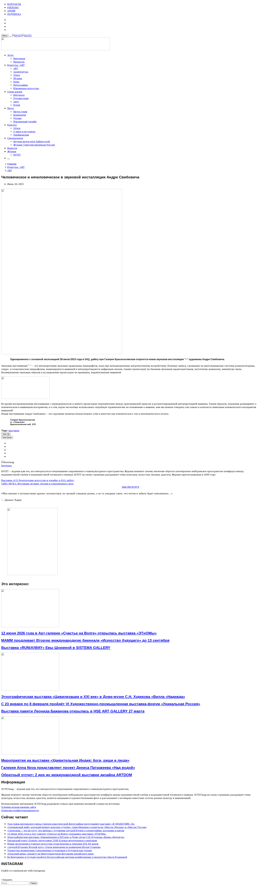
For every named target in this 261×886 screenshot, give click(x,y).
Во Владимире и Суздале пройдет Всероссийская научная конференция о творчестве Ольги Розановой (67, 857)
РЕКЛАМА (13, 7)
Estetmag (6, 465)
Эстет (10, 55)
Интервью (19, 58)
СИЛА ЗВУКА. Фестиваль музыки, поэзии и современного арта (37, 483)
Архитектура (20, 71)
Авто (16, 101)
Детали (17, 118)
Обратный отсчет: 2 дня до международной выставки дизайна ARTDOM (66, 775)
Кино (16, 81)
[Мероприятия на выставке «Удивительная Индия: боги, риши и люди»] (30, 753)
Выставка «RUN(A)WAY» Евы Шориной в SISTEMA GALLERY (55, 648)
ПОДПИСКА (14, 14)
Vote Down (7, 437)
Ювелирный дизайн (25, 121)
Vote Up (5, 434)
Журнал (11, 151)
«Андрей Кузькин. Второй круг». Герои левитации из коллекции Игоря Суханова (53, 847)
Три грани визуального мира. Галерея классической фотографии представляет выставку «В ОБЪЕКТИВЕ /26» (71, 823)
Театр (16, 75)
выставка (13, 430)
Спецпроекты (15, 138)
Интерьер (19, 95)
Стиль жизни (14, 91)
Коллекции (19, 115)
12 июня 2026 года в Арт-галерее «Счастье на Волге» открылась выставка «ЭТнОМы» (79, 633)
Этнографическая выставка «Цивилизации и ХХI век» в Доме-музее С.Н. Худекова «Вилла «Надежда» (93, 697)
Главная (11, 163)
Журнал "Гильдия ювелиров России (34, 144)
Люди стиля (20, 111)
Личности (18, 61)
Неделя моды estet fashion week (31, 141)
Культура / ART (16, 65)
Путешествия (21, 98)
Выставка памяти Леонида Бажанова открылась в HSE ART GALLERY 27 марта (72, 711)
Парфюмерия (21, 134)
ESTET (17, 154)
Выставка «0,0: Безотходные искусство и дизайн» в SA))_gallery (37, 480)
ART (15, 68)
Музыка (17, 78)
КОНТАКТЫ (14, 4)
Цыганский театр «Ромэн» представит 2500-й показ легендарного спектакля (52, 840)
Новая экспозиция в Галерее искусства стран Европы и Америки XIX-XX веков (52, 843)
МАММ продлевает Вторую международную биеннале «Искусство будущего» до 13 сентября (85, 640)
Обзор (16, 128)
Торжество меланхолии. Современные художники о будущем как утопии (49, 850)
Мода (10, 108)
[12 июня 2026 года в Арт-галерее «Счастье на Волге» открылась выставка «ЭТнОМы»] (30, 626)
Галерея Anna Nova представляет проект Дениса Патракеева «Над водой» (68, 768)
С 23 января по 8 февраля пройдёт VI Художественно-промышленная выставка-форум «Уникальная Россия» (100, 704)
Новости (12, 148)
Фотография (20, 85)
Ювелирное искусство (26, 88)
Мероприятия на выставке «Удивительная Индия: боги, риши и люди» (65, 760)
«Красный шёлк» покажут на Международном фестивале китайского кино (50, 853)
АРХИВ (11, 10)
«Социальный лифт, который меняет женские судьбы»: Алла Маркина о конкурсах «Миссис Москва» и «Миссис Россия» (77, 827)
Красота (12, 124)
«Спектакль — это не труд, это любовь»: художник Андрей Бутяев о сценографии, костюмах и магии (65, 830)
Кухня (16, 105)
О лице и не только (24, 131)
